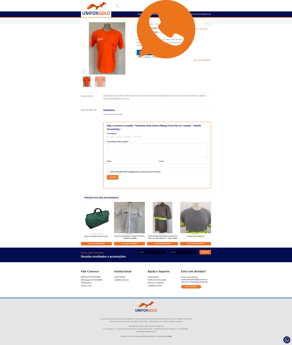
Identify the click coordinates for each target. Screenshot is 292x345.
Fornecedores (153, 277)
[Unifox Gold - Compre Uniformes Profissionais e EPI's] (96, 8)
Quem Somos (119, 277)
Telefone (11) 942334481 (91, 277)
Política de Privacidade (157, 280)
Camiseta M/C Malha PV (195, 236)
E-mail (161, 161)
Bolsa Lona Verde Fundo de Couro (96, 236)
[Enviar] (117, 6)
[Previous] (85, 48)
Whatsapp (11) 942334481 (91, 280)
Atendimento (86, 283)
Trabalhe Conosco (121, 280)
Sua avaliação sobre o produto (118, 142)
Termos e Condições (156, 283)
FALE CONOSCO (191, 287)
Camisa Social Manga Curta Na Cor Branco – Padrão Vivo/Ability (129, 237)
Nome (109, 161)
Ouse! (169, 336)
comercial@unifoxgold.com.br (193, 279)
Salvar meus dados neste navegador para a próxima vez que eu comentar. (135, 172)
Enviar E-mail (86, 286)
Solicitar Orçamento (96, 243)
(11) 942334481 (202, 29)
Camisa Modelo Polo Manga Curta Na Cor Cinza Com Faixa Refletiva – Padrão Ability (162, 237)
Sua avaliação (112, 133)
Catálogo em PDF (155, 286)
